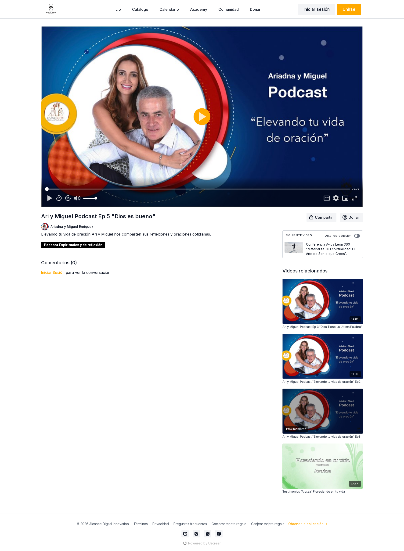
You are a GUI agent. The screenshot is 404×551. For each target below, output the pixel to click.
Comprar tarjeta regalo (229, 524)
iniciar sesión (53, 272)
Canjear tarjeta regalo (268, 524)
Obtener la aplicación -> (308, 524)
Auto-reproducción (338, 235)
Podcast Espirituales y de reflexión (73, 245)
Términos (140, 524)
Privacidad (160, 524)
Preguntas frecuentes (190, 524)
